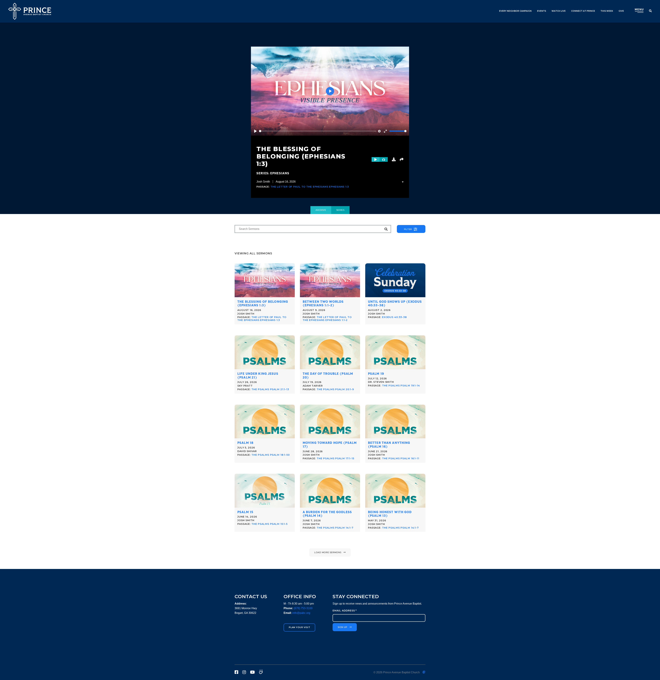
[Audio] (384, 159)
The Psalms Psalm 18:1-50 (270, 454)
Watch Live (559, 11)
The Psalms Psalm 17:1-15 (335, 458)
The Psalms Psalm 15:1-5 (269, 523)
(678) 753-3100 (303, 608)
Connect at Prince (583, 11)
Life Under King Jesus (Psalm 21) (257, 376)
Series (340, 210)
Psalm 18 (245, 443)
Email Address (345, 610)
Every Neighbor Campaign (515, 11)
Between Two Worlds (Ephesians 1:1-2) (323, 304)
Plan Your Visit (299, 627)
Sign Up (342, 627)
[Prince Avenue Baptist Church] (29, 11)
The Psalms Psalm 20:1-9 (335, 389)
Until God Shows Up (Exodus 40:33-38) (395, 304)
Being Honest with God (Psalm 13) (390, 514)
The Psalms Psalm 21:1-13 (270, 389)
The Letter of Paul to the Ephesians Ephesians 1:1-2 (327, 319)
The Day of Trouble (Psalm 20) (328, 376)
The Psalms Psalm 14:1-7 (335, 527)
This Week (607, 11)
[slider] (317, 131)
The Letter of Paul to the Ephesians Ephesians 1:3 (310, 186)
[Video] (376, 159)
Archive (321, 210)
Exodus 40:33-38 (394, 317)
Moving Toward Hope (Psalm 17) (330, 445)
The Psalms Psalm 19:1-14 (401, 385)
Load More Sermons (327, 552)
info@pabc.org (301, 612)
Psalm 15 (245, 512)
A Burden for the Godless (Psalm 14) (327, 514)
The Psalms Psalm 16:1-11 (400, 458)
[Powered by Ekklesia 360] (423, 672)
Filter (408, 229)
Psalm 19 (376, 374)
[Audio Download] (394, 159)
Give (621, 11)
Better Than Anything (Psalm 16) (389, 445)
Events (541, 11)
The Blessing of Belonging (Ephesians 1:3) (262, 304)
